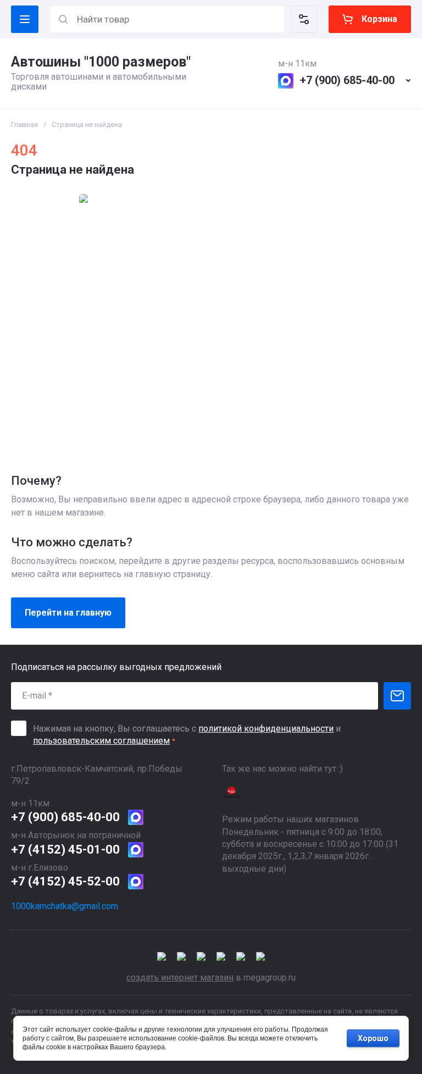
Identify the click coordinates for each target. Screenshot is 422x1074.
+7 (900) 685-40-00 (347, 80)
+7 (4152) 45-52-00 (65, 881)
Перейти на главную (68, 612)
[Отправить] (397, 696)
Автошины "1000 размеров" (101, 62)
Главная (24, 124)
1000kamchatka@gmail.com (64, 906)
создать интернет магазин (180, 977)
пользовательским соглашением (101, 740)
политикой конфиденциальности (266, 728)
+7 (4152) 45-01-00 (65, 849)
